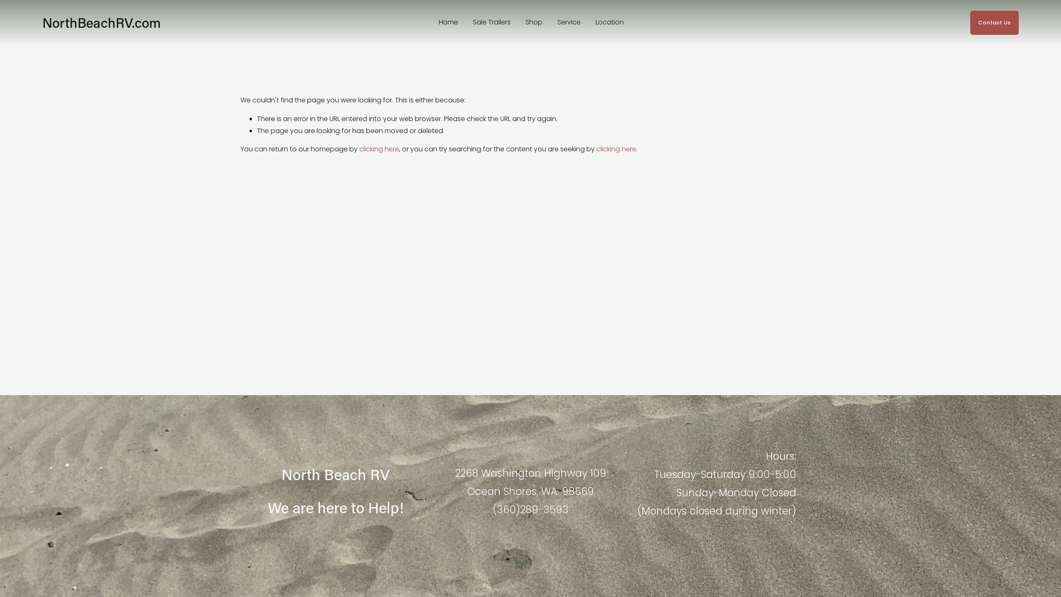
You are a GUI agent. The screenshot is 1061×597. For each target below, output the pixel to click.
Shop (534, 22)
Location (610, 22)
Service (569, 22)
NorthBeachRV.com (101, 23)
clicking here (379, 149)
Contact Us (994, 23)
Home (448, 22)
